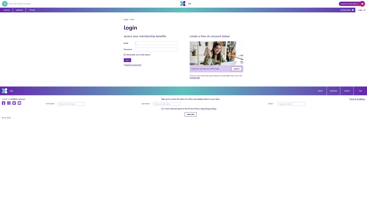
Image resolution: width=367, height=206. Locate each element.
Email (126, 43)
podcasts (333, 91)
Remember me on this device (138, 55)
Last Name (145, 104)
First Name (50, 104)
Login (360, 10)
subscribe (190, 114)
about (320, 91)
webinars (19, 10)
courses (6, 10)
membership (195, 78)
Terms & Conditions (357, 99)
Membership (345, 10)
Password (128, 49)
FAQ (360, 91)
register (236, 69)
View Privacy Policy (208, 109)
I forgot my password (132, 65)
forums (32, 10)
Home (126, 19)
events (347, 91)
